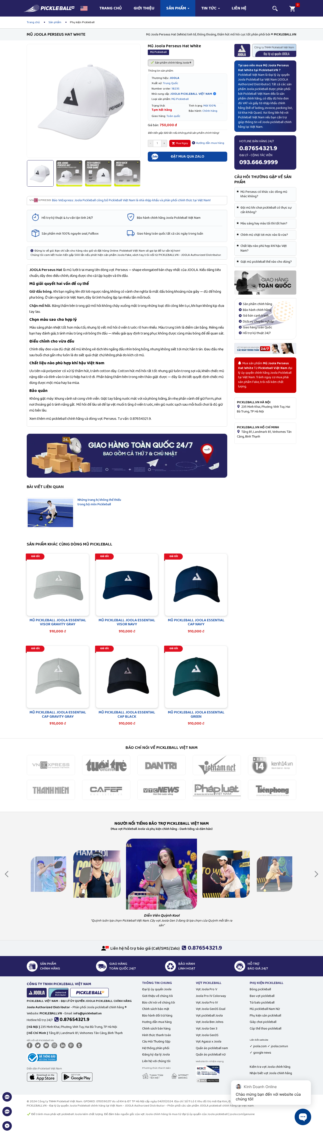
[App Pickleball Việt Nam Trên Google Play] (77, 1077)
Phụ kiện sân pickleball (265, 1015)
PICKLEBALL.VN (37, 1105)
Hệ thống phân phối (155, 1048)
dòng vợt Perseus (102, 419)
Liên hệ (239, 8)
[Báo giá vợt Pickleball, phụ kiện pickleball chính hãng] (265, 348)
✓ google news (260, 1052)
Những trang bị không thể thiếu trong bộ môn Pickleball (99, 502)
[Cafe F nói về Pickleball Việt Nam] (106, 789)
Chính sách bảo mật (155, 1009)
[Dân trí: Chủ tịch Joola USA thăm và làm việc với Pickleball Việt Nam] (161, 765)
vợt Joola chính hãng (154, 1114)
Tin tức (209, 8)
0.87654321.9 (74, 1020)
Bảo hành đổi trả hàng (157, 1015)
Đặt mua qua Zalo (187, 156)
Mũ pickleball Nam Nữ (265, 1009)
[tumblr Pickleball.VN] (80, 1045)
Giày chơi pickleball (263, 1022)
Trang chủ (110, 8)
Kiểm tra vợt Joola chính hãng (270, 1066)
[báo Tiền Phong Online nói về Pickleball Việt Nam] (272, 789)
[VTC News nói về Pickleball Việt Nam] (161, 789)
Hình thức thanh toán (156, 1035)
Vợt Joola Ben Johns (209, 1022)
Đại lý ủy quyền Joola (156, 989)
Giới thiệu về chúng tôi (157, 996)
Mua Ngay (181, 143)
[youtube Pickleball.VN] (47, 1045)
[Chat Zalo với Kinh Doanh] (7, 1099)
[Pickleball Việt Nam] (48, 6)
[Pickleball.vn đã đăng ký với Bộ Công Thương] (42, 1057)
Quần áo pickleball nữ (211, 1054)
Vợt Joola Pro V (206, 989)
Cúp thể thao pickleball (265, 1028)
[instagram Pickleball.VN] (55, 1045)
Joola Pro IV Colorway (211, 996)
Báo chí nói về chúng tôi (158, 1002)
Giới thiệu (144, 8)
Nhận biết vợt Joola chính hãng (271, 1073)
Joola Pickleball (248, 79)
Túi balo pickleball (262, 1002)
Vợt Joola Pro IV (207, 1002)
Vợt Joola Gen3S (207, 1035)
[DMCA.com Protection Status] (207, 1080)
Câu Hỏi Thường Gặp (156, 1041)
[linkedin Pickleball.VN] (63, 1045)
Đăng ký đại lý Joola (156, 1054)
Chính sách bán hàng (156, 1028)
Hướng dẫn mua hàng (209, 143)
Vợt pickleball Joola (209, 1015)
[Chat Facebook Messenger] (7, 1128)
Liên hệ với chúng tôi (156, 1061)
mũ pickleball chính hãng (65, 419)
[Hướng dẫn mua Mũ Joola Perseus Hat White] (265, 282)
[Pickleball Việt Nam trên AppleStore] (42, 1077)
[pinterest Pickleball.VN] (72, 1045)
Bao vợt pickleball (262, 996)
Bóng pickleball (260, 989)
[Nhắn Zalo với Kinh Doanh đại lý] (7, 1114)
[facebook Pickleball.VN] (30, 1045)
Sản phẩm (176, 8)
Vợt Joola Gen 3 (206, 1028)
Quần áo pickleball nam (212, 1048)
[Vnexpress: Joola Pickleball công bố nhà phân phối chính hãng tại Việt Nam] (51, 765)
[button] (83, 8)
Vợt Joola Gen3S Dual (210, 1009)
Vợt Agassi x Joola (208, 1041)
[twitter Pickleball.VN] (39, 1045)
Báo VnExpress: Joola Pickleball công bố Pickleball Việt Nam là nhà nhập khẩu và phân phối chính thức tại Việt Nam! (131, 200)
